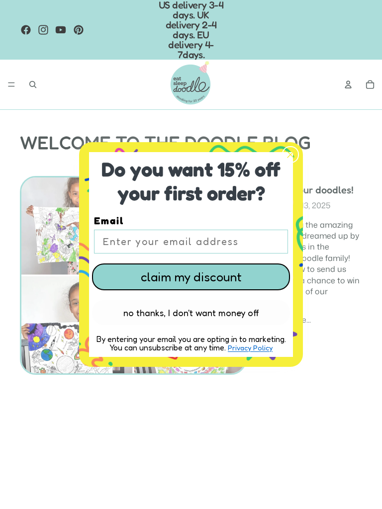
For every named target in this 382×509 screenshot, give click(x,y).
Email (109, 221)
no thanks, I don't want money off (191, 312)
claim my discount (191, 276)
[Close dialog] (290, 154)
